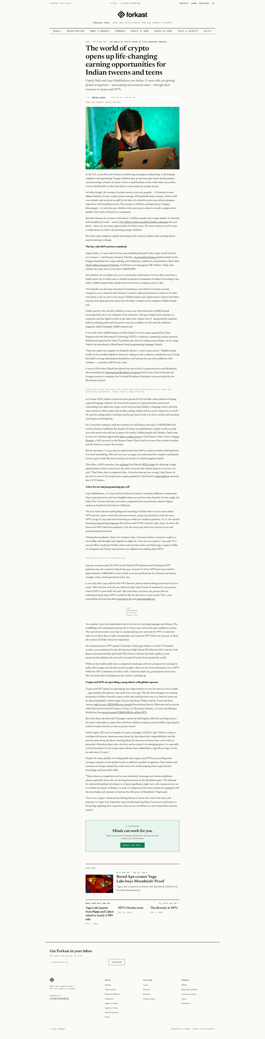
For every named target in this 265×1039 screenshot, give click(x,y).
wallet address (162, 476)
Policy (208, 31)
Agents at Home (163, 31)
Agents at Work (140, 31)
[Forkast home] (132, 14)
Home (88, 42)
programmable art (146, 599)
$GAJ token (149, 464)
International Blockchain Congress (122, 372)
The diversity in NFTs (163, 908)
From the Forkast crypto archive (103, 102)
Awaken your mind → (132, 845)
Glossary (146, 990)
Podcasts (184, 3)
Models (57, 31)
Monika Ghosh (98, 97)
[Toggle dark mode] (213, 3)
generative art (125, 599)
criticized (124, 464)
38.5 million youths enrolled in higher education (143, 222)
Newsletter (185, 1003)
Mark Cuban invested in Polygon (102, 265)
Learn (194, 3)
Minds (184, 985)
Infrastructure (76, 31)
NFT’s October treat (130, 908)
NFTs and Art (100, 42)
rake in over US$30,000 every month (113, 704)
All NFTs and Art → (169, 903)
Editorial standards (189, 990)
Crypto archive (149, 999)
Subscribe (204, 3)
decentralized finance (145, 257)
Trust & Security (188, 31)
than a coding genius (130, 437)
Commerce (120, 31)
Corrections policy (188, 994)
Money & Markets (99, 31)
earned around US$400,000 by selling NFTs (124, 712)
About (184, 999)
